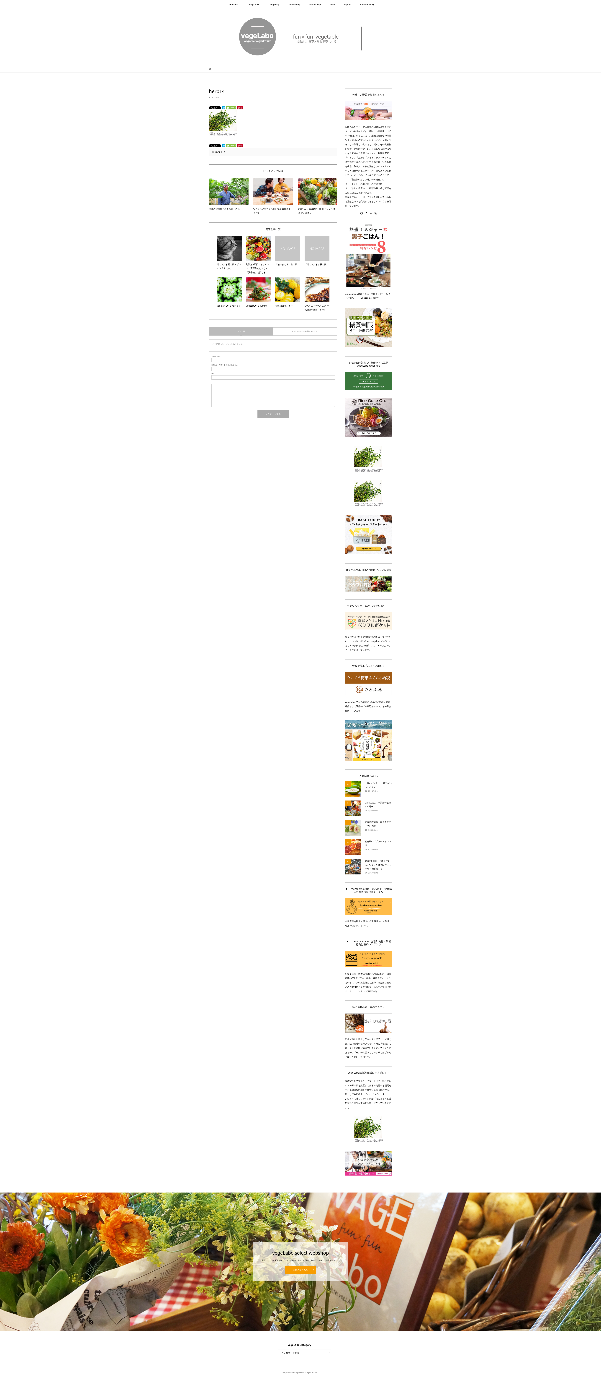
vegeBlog (276, 4)
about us (235, 4)
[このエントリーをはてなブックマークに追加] (223, 107)
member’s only (367, 4)
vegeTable (255, 4)
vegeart (347, 4)
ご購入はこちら (300, 1270)
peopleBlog (294, 4)
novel (332, 4)
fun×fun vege (314, 4)
